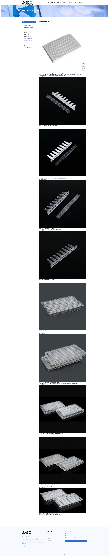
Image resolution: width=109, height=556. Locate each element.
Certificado (49, 538)
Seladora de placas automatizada (27, 32)
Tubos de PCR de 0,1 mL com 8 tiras (46, 228)
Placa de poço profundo (28, 27)
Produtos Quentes (64, 554)
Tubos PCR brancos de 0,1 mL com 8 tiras (48, 125)
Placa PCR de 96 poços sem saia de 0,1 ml (48, 513)
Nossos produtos (50, 536)
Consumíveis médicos (28, 47)
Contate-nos (77, 2)
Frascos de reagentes (28, 40)
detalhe (44, 76)
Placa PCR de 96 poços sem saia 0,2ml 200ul (48, 330)
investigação (41, 76)
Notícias (70, 2)
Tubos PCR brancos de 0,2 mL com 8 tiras (48, 176)
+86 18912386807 (70, 535)
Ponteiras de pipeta (27, 25)
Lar (48, 2)
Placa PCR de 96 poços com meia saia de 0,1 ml (49, 382)
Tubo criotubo (26, 34)
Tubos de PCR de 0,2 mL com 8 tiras (46, 279)
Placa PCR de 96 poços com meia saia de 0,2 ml (49, 484)
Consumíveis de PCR (28, 38)
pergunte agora (70, 541)
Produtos (59, 2)
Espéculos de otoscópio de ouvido (29, 45)
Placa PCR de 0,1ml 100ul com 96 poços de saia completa (51, 433)
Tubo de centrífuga (27, 36)
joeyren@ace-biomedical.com (73, 537)
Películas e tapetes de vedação (30, 29)
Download (65, 2)
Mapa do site (71, 554)
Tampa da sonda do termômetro (30, 42)
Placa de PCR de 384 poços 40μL (46, 71)
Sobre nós (53, 2)
